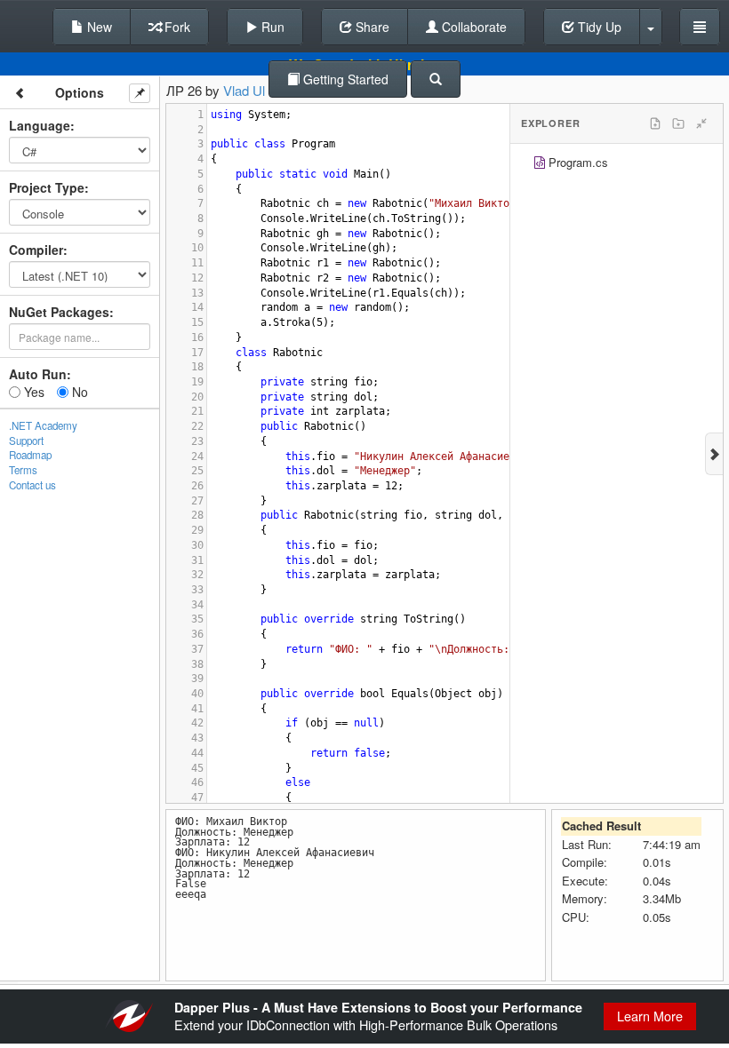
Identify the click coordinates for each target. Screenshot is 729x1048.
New (98, 27)
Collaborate (472, 27)
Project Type (46, 187)
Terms (23, 470)
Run (271, 27)
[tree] (616, 165)
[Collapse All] (701, 123)
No (78, 392)
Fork (175, 27)
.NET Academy (43, 425)
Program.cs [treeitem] (578, 162)
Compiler (36, 249)
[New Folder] (678, 123)
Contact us (32, 485)
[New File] (655, 123)
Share (370, 27)
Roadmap (30, 455)
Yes (32, 392)
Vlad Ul (244, 90)
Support (26, 440)
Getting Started (344, 79)
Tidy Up (597, 27)
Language (39, 125)
